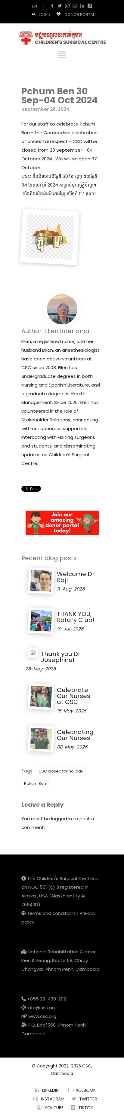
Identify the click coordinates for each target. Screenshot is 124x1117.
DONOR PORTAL (80, 14)
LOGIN (44, 14)
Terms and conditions (51, 913)
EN (34, 6)
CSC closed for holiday (61, 771)
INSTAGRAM (52, 1099)
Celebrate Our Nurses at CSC (73, 696)
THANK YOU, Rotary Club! (75, 617)
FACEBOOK (84, 1090)
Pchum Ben (35, 783)
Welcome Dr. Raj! (76, 577)
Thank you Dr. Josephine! (61, 657)
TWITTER (88, 1099)
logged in (61, 818)
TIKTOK (85, 1108)
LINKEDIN (50, 1090)
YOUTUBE (54, 1108)
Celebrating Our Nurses (75, 735)
